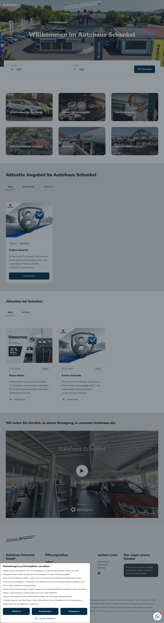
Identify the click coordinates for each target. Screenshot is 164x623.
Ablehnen (16, 611)
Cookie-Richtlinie (48, 618)
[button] (157, 616)
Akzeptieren (74, 611)
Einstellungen (45, 611)
